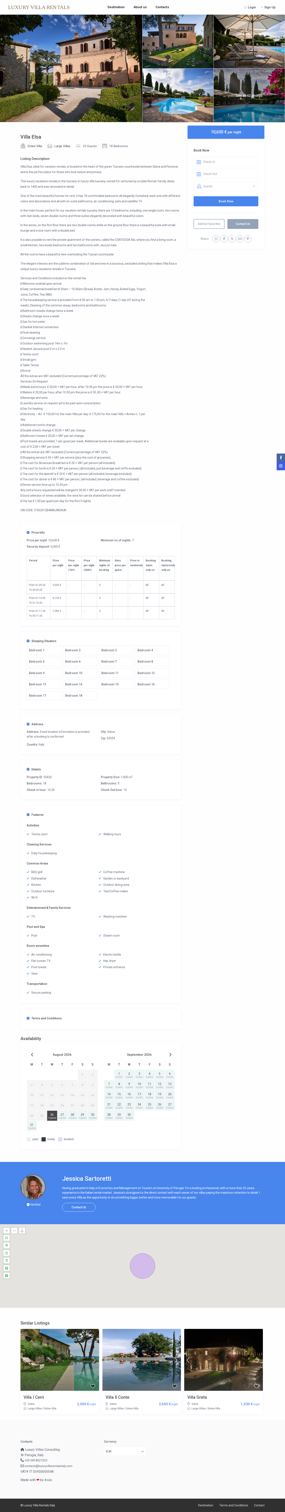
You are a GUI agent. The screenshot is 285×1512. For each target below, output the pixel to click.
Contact (259, 1505)
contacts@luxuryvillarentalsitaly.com (48, 1466)
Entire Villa (35, 146)
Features (38, 814)
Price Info (38, 532)
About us (140, 7)
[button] (142, 1266)
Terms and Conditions (47, 1018)
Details (36, 769)
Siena (111, 731)
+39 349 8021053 (35, 1460)
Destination (116, 7)
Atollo (48, 1480)
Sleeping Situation (44, 641)
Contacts (162, 7)
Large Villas (62, 146)
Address (37, 724)
